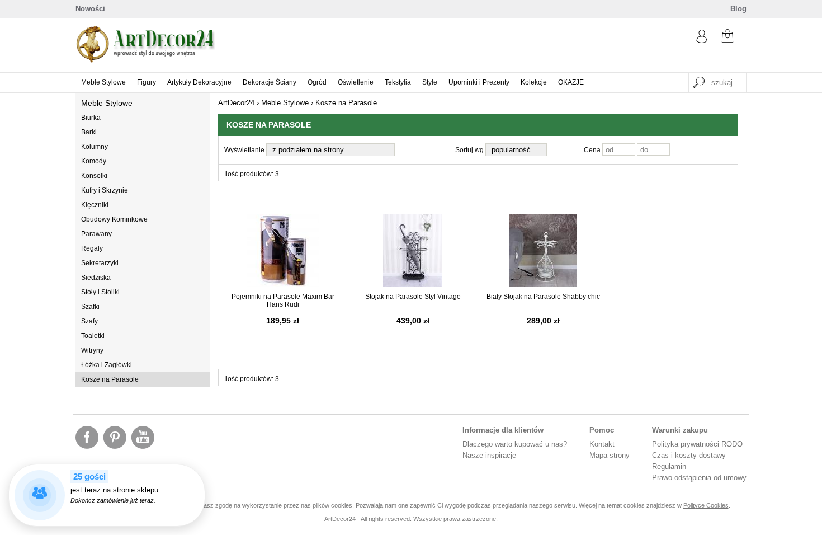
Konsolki (94, 176)
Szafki (90, 307)
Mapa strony (609, 455)
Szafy (89, 321)
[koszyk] (727, 37)
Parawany (96, 234)
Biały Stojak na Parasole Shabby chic (543, 297)
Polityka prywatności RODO (697, 444)
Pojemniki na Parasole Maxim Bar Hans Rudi (283, 300)
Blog (738, 8)
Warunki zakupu (680, 430)
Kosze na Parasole (110, 379)
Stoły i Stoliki (100, 292)
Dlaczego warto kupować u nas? (514, 444)
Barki (89, 132)
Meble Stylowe (107, 102)
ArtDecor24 (236, 102)
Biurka (91, 117)
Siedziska (96, 277)
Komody (93, 161)
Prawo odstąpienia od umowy (699, 477)
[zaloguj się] (701, 40)
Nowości (90, 8)
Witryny (92, 350)
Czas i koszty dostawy (689, 455)
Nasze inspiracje (489, 455)
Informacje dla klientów (503, 430)
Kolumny (94, 147)
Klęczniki (94, 205)
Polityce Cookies (706, 505)
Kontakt (602, 444)
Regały (92, 248)
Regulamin (669, 466)
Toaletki (93, 336)
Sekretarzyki (100, 263)
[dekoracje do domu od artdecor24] (145, 60)
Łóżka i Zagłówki (106, 365)
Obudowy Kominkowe (114, 219)
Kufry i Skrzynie (104, 190)
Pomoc (601, 430)
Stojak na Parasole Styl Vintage (413, 297)
